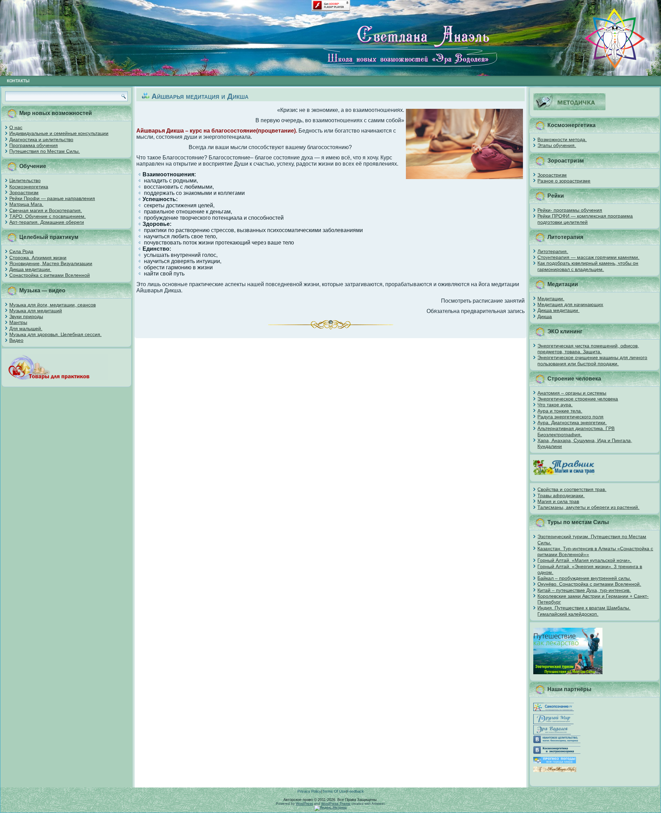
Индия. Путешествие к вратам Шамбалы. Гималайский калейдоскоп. (583, 610)
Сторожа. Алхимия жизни (37, 257)
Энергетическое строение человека (577, 399)
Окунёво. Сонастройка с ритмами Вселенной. (589, 584)
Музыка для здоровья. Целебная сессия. (55, 334)
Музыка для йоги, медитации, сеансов (52, 305)
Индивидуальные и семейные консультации (58, 133)
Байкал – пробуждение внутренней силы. (584, 578)
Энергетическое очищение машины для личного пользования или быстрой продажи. (592, 360)
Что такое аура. (555, 404)
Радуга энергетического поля (570, 416)
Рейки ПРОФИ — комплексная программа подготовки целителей (585, 219)
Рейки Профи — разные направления (52, 198)
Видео (16, 340)
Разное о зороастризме (563, 181)
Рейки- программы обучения (569, 210)
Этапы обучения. (556, 145)
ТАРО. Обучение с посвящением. (47, 216)
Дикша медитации (30, 269)
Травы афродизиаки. (561, 495)
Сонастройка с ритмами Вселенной (49, 275)
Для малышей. (25, 328)
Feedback (355, 791)
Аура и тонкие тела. (559, 411)
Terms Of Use (334, 791)
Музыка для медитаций (35, 310)
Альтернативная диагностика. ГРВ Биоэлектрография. (576, 431)
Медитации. (550, 298)
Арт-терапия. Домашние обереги (46, 222)
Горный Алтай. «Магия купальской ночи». (584, 560)
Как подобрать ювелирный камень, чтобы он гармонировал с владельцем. (587, 266)
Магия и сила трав (558, 501)
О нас (15, 127)
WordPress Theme (335, 803)
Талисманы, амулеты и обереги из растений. (588, 507)
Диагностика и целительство (41, 139)
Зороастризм (24, 192)
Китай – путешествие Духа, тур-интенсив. (584, 590)
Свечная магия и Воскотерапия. (45, 210)
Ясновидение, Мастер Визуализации (50, 263)
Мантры (18, 322)
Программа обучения (33, 145)
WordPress (304, 803)
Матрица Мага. (26, 204)
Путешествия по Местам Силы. (44, 151)
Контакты (18, 81)
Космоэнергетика (28, 186)
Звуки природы (26, 316)
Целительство (25, 180)
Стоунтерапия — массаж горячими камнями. (588, 257)
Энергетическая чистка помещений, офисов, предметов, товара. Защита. (588, 348)
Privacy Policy (309, 791)
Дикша (544, 316)
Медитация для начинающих (570, 304)
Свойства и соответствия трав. (571, 489)
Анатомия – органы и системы (571, 393)
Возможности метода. (562, 139)
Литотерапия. (552, 251)
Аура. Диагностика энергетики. (572, 422)
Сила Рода (21, 251)
